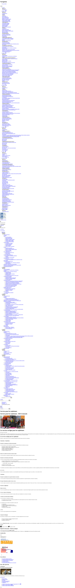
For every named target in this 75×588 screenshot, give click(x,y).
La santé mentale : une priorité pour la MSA (8, 188)
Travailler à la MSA (5, 204)
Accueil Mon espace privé (5, 42)
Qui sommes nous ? (5, 171)
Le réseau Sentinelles (5, 181)
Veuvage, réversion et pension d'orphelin (11, 249)
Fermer (4, 268)
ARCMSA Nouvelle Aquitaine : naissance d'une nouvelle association (11, 173)
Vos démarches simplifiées (5, 187)
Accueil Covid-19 (4, 90)
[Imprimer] (1, 406)
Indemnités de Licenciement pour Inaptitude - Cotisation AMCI (10, 109)
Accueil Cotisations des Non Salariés (7, 64)
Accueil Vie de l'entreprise (5, 111)
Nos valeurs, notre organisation (6, 175)
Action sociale (4, 180)
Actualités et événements (5, 168)
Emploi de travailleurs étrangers (10, 308)
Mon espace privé (4, 41)
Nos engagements (4, 174)
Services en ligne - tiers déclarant (6, 125)
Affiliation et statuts (4, 60)
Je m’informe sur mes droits (6, 51)
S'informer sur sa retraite (5, 29)
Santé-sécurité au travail (5, 117)
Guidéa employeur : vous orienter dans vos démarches (9, 92)
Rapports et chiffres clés (5, 176)
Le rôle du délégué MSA (9, 358)
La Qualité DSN (4, 97)
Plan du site (3, 580)
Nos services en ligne (5, 189)
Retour (4, 12)
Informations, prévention (5, 120)
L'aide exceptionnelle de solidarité (8, 265)
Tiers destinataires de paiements (6, 137)
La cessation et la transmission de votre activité (8, 62)
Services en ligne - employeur (6, 124)
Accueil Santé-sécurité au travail (6, 77)
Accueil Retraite (4, 28)
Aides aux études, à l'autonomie (10, 246)
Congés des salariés (4, 116)
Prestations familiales (5, 25)
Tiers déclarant (4, 145)
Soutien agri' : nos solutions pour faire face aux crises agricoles (10, 50)
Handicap (3, 39)
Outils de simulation (5, 192)
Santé (4, 236)
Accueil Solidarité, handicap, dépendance (7, 38)
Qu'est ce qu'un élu (4, 156)
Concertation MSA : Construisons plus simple (12, 371)
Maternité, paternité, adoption (6, 19)
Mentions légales (4, 578)
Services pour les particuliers (9, 258)
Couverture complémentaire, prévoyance (11, 318)
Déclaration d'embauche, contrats (6, 95)
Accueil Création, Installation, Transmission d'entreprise (9, 58)
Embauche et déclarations (7, 301)
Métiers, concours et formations (6, 205)
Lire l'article (2, 577)
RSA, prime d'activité (5, 33)
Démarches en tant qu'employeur (10, 298)
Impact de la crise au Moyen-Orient (7, 75)
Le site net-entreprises (5, 149)
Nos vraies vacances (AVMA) (10, 378)
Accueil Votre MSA (5, 160)
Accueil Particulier (4, 13)
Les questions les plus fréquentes (6, 201)
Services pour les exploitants (6, 83)
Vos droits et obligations (5, 67)
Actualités (3, 14)
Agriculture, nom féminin (5, 167)
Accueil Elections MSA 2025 (6, 162)
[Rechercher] (11, 397)
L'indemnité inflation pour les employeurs (7, 105)
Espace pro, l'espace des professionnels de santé (8, 133)
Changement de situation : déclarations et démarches (13, 262)
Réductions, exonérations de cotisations (7, 106)
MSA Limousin (4, 402)
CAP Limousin (8, 375)
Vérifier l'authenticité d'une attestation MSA (8, 194)
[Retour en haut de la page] (1, 587)
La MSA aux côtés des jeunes (6, 184)
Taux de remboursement (5, 17)
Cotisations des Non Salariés (6, 63)
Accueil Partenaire (4, 129)
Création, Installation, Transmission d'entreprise (8, 57)
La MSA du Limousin (5, 172)
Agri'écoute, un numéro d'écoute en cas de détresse (9, 72)
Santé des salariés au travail (6, 114)
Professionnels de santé (7, 332)
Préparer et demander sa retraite (6, 30)
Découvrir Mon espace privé (6, 191)
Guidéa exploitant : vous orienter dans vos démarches (9, 56)
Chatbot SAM (4, 196)
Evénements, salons (4, 170)
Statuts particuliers (4, 48)
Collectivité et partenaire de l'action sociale (7, 141)
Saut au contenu (4, 3)
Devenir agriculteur (4, 59)
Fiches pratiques (4, 47)
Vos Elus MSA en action (7, 354)
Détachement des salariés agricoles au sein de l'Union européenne (11, 113)
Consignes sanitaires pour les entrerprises (7, 91)
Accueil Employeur (4, 87)
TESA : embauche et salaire (9, 305)
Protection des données (5, 581)
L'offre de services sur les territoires (7, 177)
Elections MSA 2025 (5, 161)
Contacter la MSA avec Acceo (6, 200)
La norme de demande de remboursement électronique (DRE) (10, 136)
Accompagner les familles (5, 23)
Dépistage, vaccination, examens (10, 239)
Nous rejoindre (6, 392)
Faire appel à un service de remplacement (7, 73)
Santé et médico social (9, 374)
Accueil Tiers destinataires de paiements (7, 138)
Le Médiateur (4, 582)
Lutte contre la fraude (5, 182)
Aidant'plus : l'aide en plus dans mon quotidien (8, 49)
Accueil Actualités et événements (6, 169)
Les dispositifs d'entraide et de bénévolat (7, 101)
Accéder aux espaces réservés (6, 155)
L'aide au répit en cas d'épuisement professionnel (8, 71)
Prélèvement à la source (5, 99)
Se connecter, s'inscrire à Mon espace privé (11, 381)
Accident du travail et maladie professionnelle (8, 100)
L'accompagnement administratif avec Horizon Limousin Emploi (14, 304)
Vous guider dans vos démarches (6, 45)
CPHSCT (7, 324)
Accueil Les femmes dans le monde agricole (8, 165)
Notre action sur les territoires (10, 368)
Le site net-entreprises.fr (9, 328)
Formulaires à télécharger (9, 385)
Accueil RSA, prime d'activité (6, 34)
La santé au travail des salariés (6, 21)
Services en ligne (4, 139)
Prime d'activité (4, 35)
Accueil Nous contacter (5, 198)
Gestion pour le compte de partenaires (7, 185)
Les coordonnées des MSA (9, 388)
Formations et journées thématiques (7, 78)
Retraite (5, 247)
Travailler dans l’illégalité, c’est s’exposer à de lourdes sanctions (11, 102)
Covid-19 (3, 89)
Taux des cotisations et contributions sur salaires (8, 107)
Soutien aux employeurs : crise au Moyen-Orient (12, 315)
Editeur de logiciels (4, 150)
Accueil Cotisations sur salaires (6, 104)
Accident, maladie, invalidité (6, 20)
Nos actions (4, 178)
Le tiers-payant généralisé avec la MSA (7, 132)
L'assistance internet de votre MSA (7, 199)
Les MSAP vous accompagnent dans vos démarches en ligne (14, 259)
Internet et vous (4, 195)
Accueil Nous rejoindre (5, 203)
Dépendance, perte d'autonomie (6, 40)
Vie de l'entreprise (4, 110)
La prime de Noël (4, 36)
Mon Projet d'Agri (4, 61)
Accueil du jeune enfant (5, 24)
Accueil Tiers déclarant (5, 146)
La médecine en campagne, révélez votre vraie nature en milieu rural (11, 135)
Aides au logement (4, 26)
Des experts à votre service (5, 79)
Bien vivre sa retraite (5, 31)
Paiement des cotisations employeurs (11, 311)
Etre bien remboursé (5, 16)
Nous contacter (4, 44)
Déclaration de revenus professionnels (7, 65)
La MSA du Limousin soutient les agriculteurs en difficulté (10, 70)
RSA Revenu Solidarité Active (10, 252)
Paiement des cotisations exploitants (7, 66)
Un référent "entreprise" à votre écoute (7, 112)
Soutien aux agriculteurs (5, 68)
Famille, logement (4, 22)
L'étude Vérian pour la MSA (9, 361)
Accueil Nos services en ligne (6, 190)
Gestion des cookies (5, 579)
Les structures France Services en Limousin (11, 391)
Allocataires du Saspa (5, 32)
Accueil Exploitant (4, 55)
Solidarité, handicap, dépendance (6, 37)
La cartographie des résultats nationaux (7, 163)
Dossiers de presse (4, 208)
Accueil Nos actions (5, 179)
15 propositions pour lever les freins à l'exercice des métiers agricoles (11, 166)
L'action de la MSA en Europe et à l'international (8, 186)
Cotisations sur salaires (5, 103)
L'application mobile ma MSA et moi (7, 193)
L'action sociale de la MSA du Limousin (7, 74)
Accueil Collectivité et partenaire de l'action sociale (9, 142)
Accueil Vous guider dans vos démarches (7, 46)
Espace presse (6, 395)
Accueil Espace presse (5, 207)
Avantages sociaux (4, 115)
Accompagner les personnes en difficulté (11, 255)
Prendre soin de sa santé (5, 18)
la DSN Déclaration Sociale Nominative (7, 96)
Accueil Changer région (5, 211)
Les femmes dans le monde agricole (7, 164)
